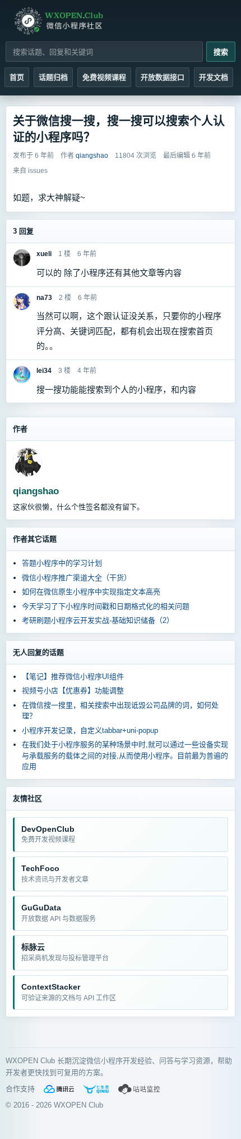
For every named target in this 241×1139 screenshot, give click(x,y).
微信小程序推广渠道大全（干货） (76, 577)
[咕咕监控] (139, 1089)
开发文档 (213, 77)
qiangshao (36, 491)
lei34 (44, 371)
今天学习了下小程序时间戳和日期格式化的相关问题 (105, 606)
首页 (17, 77)
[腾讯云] (59, 1089)
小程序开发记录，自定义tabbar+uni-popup (90, 730)
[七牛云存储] (96, 1089)
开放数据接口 (162, 77)
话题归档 (53, 77)
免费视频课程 (104, 77)
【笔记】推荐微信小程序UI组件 (73, 676)
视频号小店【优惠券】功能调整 (73, 690)
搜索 (221, 52)
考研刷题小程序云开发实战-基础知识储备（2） (98, 620)
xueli (44, 254)
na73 (44, 298)
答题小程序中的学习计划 (62, 563)
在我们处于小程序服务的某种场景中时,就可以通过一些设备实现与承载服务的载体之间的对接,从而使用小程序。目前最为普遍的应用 (125, 755)
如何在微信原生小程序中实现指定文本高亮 (91, 591)
